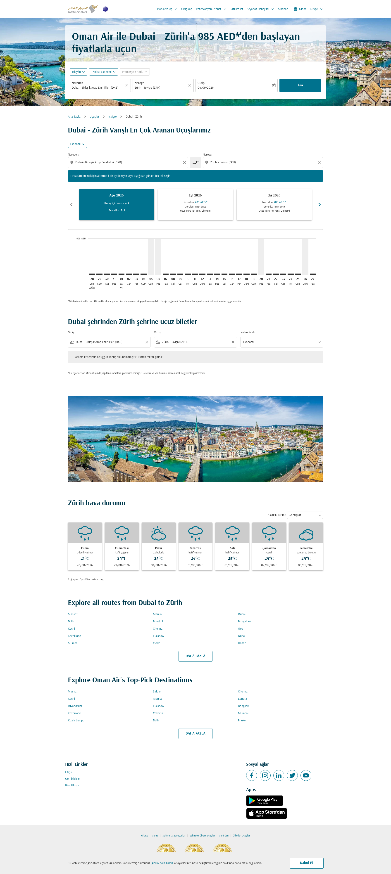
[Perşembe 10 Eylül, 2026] (188, 274)
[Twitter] (292, 775)
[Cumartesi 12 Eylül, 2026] (202, 274)
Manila (157, 614)
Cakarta (158, 713)
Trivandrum (75, 706)
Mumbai (73, 643)
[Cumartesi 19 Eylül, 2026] (254, 274)
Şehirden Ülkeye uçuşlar (202, 835)
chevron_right (319, 204)
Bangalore (244, 621)
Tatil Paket (236, 9)
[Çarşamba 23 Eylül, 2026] (283, 274)
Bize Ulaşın (72, 785)
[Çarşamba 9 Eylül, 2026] (180, 274)
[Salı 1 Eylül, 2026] (121, 274)
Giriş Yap (186, 9)
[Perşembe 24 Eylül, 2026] (290, 274)
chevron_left (71, 204)
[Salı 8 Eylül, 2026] (173, 274)
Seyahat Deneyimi (261, 9)
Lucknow (158, 636)
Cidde (156, 643)
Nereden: (73, 154)
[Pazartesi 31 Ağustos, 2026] (114, 274)
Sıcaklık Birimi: (277, 515)
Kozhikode (74, 636)
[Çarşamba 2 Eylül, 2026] (129, 274)
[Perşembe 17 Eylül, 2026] (239, 274)
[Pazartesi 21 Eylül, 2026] (269, 274)
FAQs (68, 772)
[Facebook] (251, 775)
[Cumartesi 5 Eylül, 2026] (151, 257)
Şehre (155, 835)
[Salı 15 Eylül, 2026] (224, 274)
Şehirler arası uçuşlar (173, 835)
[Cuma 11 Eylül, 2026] (195, 274)
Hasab (242, 643)
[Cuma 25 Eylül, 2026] (298, 274)
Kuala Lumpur (77, 720)
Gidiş (201, 83)
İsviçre (112, 116)
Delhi (71, 621)
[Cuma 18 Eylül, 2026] (246, 274)
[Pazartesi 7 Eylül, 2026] (166, 274)
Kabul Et (306, 863)
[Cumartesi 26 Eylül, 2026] (305, 257)
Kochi (71, 629)
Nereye (139, 83)
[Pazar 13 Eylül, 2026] (210, 274)
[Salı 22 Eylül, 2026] (276, 274)
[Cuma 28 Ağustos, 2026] (92, 274)
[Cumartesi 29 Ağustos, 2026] (99, 274)
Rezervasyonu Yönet (211, 9)
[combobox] (98, 87)
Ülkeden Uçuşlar (241, 835)
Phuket (242, 720)
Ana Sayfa (74, 116)
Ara (300, 85)
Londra (242, 699)
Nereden (77, 83)
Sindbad (283, 9)
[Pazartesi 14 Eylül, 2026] (217, 274)
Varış (157, 332)
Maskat (73, 614)
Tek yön (76, 72)
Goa (240, 629)
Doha (241, 636)
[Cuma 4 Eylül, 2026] (143, 274)
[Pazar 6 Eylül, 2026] (158, 257)
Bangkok (158, 621)
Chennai (158, 629)
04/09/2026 (206, 88)
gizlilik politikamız (162, 863)
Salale (156, 691)
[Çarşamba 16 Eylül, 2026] (232, 274)
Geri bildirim (72, 779)
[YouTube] (305, 775)
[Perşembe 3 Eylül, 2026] (136, 274)
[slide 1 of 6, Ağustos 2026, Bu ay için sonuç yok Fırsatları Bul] (116, 204)
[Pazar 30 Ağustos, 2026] (107, 274)
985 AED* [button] (219, 37)
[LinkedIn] (278, 775)
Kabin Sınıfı (248, 332)
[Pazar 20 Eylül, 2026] (261, 257)
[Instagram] (265, 775)
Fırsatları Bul (117, 210)
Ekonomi (75, 144)
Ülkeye (144, 835)
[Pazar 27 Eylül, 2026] (313, 274)
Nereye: (207, 154)
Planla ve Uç (167, 9)
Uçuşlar (94, 116)
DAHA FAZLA (195, 656)
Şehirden (224, 835)
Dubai (242, 614)
